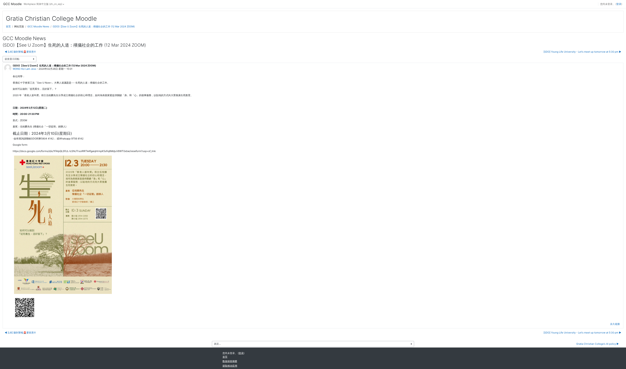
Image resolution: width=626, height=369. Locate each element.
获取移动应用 (230, 365)
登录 (618, 4)
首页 (8, 26)
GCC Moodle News (38, 26)
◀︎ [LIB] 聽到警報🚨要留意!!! (20, 51)
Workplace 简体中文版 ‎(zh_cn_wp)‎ (43, 4)
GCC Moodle (12, 4)
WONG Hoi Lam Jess (24, 68)
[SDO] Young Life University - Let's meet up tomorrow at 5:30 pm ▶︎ (582, 51)
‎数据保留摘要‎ (230, 361)
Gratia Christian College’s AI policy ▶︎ (597, 343)
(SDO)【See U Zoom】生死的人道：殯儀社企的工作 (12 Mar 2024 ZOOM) (94, 26)
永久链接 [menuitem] (615, 324)
